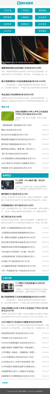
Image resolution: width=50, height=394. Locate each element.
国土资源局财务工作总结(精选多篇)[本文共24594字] (23, 81)
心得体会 (25, 17)
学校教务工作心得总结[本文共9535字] (16, 168)
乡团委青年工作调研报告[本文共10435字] (18, 376)
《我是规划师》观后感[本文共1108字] (16, 125)
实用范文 (25, 24)
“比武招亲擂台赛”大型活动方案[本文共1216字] (19, 256)
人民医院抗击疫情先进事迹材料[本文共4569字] (19, 233)
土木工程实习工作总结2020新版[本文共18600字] (19, 163)
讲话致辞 (42, 31)
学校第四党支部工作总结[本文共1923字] (17, 333)
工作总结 (25, 10)
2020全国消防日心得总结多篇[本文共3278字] (19, 158)
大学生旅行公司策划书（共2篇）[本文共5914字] (19, 252)
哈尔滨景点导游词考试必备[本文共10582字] (18, 242)
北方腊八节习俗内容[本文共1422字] (15, 261)
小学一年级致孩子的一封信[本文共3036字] (18, 271)
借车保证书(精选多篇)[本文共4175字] (16, 144)
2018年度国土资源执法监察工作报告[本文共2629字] (19, 367)
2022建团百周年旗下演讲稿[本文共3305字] (18, 266)
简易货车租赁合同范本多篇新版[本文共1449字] (19, 247)
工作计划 (7, 10)
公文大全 (7, 31)
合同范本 (7, 24)
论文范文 (42, 24)
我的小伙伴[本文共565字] (11, 130)
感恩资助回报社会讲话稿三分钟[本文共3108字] (21, 68)
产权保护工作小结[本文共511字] (14, 338)
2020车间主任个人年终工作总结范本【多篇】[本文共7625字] (19, 362)
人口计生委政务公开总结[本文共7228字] (17, 357)
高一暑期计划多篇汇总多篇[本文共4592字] (18, 237)
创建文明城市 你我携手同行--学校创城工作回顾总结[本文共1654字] (19, 348)
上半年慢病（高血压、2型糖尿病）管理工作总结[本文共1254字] (19, 352)
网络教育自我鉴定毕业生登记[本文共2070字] (19, 139)
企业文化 (42, 17)
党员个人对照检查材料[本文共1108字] (16, 228)
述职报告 (42, 10)
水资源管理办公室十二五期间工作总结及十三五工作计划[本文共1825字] (19, 371)
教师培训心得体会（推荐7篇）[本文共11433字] (19, 149)
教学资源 (7, 17)
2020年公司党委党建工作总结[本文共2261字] (19, 343)
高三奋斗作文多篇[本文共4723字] (14, 135)
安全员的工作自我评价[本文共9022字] (17, 95)
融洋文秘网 (22, 391)
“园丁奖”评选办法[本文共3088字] (14, 154)
